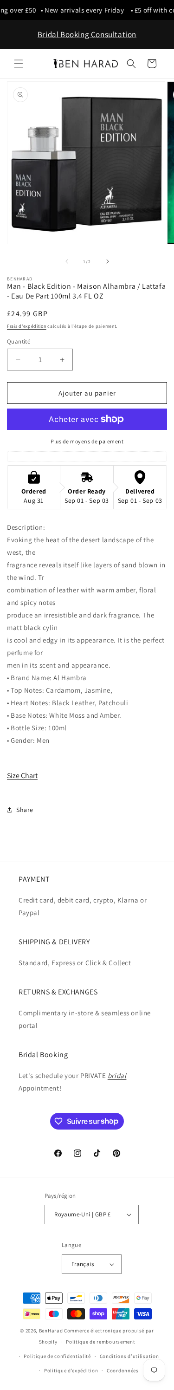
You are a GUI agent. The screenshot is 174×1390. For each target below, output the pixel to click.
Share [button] (24, 809)
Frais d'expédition (26, 326)
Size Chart (22, 775)
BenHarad (51, 1330)
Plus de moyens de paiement (87, 441)
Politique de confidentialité (57, 1356)
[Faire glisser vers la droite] (107, 261)
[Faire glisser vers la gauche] (67, 261)
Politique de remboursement (100, 1341)
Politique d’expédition (71, 1370)
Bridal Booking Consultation (87, 34)
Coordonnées (123, 1370)
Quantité (18, 341)
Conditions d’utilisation (129, 1356)
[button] (18, 63)
